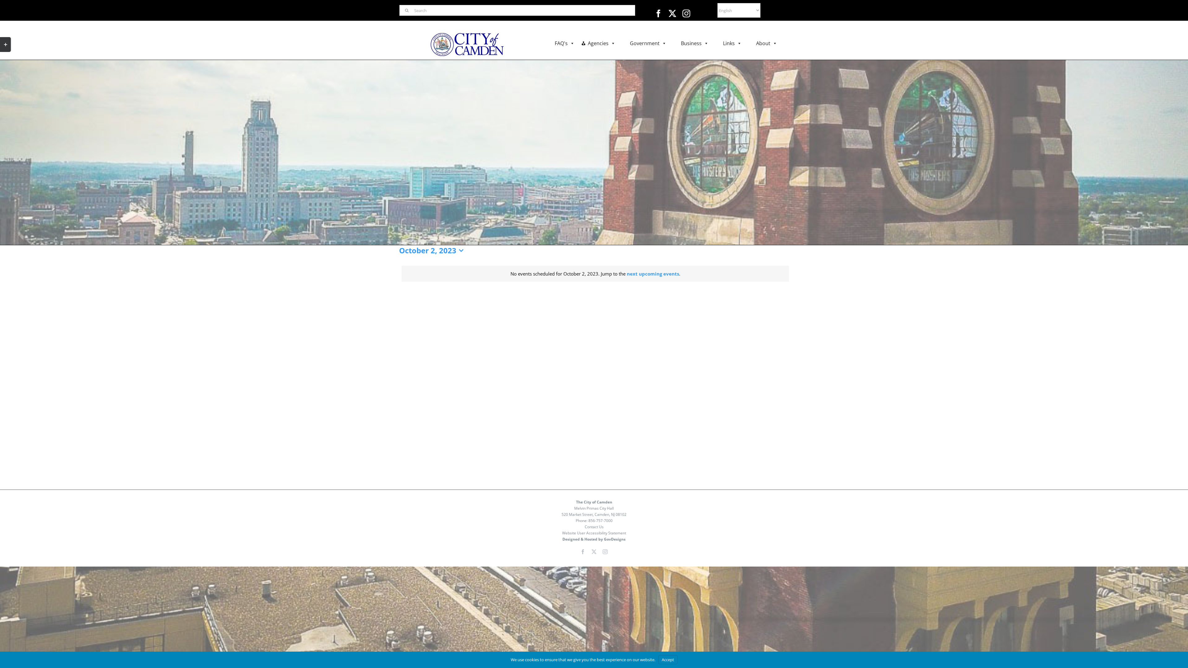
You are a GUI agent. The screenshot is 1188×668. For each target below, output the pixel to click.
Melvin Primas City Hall (594, 508)
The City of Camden (594, 502)
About (763, 43)
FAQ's (561, 43)
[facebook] (658, 13)
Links (729, 43)
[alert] (595, 274)
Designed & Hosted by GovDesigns (594, 539)
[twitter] (672, 13)
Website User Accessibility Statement (594, 533)
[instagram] (686, 13)
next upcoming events (653, 274)
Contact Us (594, 526)
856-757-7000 (600, 520)
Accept (668, 659)
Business (691, 43)
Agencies (598, 43)
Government (645, 43)
